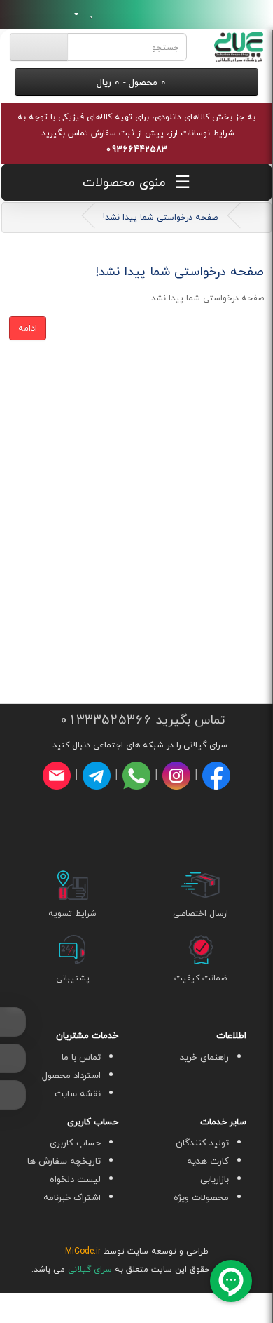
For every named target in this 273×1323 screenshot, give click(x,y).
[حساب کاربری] (71, 13)
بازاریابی (214, 1179)
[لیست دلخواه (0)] (92, 13)
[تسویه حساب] (125, 13)
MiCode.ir (83, 1251)
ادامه (27, 328)
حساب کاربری (75, 1142)
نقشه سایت (78, 1093)
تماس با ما (81, 1057)
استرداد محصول (71, 1075)
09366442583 (136, 149)
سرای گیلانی (90, 1269)
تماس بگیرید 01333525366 (140, 720)
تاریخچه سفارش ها (64, 1161)
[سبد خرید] (107, 13)
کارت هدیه (208, 1161)
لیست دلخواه (75, 1179)
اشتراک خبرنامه (72, 1197)
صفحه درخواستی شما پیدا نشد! (160, 217)
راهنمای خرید (204, 1057)
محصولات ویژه (201, 1197)
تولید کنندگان (202, 1142)
